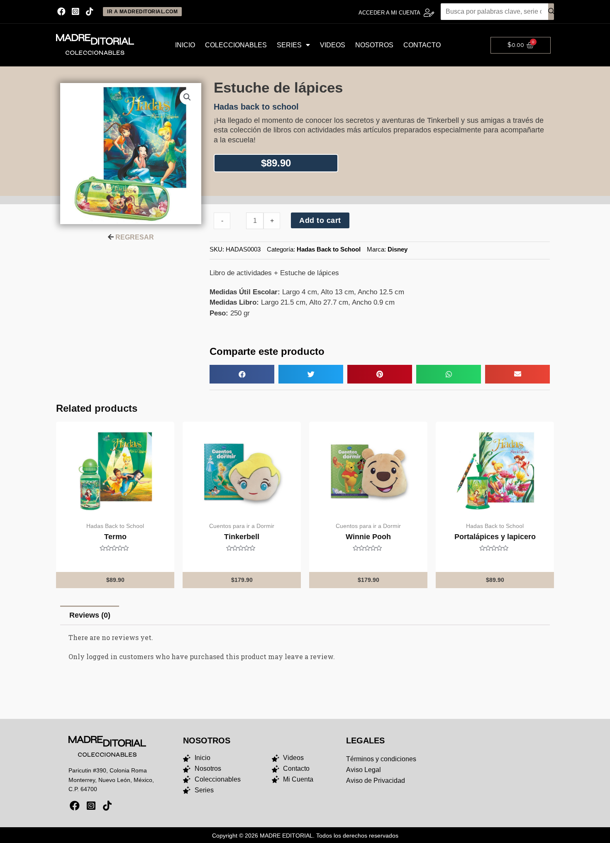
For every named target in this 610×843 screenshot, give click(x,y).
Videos (332, 45)
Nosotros (374, 45)
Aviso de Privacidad (375, 780)
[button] (242, 374)
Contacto (422, 45)
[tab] (89, 615)
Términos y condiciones (381, 758)
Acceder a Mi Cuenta (389, 13)
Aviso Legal (363, 769)
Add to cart (320, 220)
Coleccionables (236, 45)
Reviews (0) (89, 615)
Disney (397, 249)
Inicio (185, 45)
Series (289, 45)
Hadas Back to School (329, 249)
